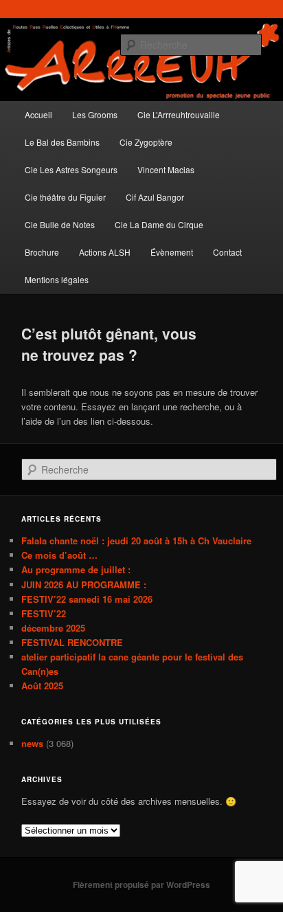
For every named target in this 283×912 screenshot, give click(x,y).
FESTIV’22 (43, 613)
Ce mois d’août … (59, 554)
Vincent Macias (165, 169)
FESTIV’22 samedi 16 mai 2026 (86, 598)
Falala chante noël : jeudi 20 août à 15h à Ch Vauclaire (136, 540)
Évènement (171, 252)
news (32, 743)
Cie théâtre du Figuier (65, 197)
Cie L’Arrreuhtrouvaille (178, 114)
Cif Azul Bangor (155, 197)
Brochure (42, 252)
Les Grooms (94, 114)
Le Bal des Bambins (62, 142)
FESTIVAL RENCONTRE (72, 642)
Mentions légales (57, 279)
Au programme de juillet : (76, 569)
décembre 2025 (53, 627)
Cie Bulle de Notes (60, 224)
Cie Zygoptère (146, 142)
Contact (227, 252)
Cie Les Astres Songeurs (71, 169)
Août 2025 (42, 685)
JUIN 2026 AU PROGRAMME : (83, 584)
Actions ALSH (105, 252)
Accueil (38, 114)
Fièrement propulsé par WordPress (141, 884)
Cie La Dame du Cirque (159, 224)
